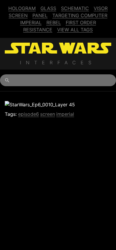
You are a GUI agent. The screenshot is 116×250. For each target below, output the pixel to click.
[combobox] (58, 80)
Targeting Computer (79, 15)
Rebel (53, 22)
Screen (18, 15)
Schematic (75, 8)
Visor (101, 8)
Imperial (31, 22)
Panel (40, 15)
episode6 (28, 114)
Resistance (37, 30)
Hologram (22, 8)
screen (47, 114)
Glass (48, 8)
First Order (81, 22)
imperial (65, 114)
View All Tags (75, 30)
